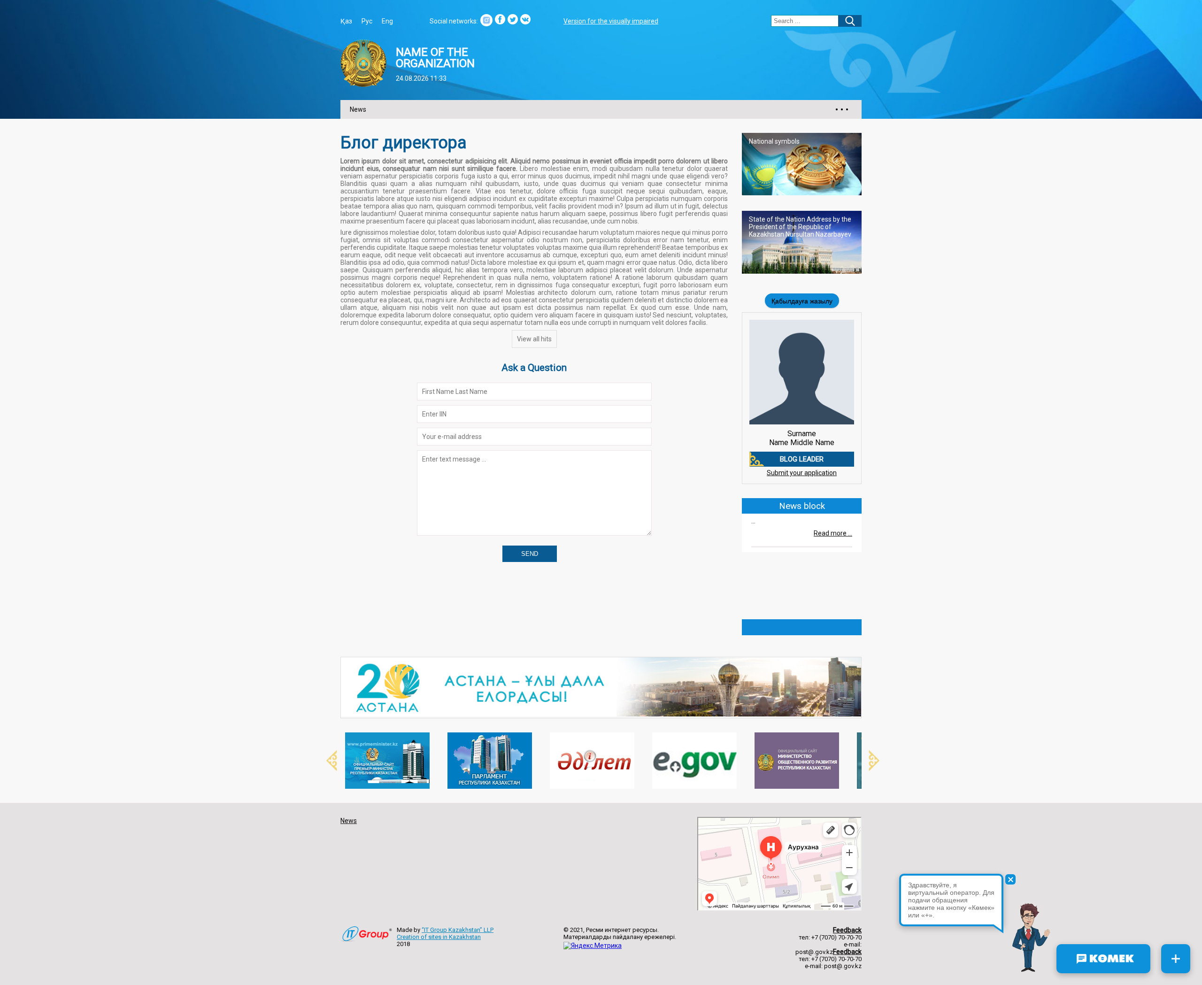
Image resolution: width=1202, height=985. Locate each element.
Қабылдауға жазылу (801, 301)
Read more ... (833, 520)
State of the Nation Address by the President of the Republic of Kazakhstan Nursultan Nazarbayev (800, 226)
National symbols (774, 141)
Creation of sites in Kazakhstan (439, 936)
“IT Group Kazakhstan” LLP (457, 929)
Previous (326, 760)
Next (868, 760)
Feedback (847, 930)
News (358, 109)
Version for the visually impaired (610, 21)
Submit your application (802, 473)
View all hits (534, 339)
